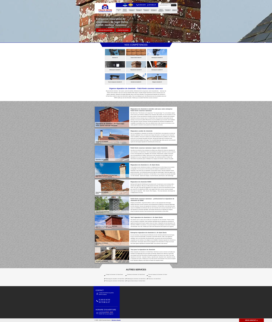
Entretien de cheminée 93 (168, 10)
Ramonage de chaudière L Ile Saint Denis (115, 278)
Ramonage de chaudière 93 (154, 10)
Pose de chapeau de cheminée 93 (160, 10)
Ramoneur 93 (118, 10)
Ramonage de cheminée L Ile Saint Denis (115, 280)
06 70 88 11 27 (152, 5)
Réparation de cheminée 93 (146, 10)
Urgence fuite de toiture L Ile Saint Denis (136, 280)
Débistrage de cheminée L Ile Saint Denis (136, 278)
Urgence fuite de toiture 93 (124, 10)
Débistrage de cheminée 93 (139, 10)
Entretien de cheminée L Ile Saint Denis (136, 274)
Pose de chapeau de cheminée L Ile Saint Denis (157, 275)
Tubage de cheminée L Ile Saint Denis (114, 274)
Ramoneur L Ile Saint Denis (154, 278)
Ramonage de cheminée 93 (132, 10)
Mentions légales (116, 320)
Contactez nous (123, 30)
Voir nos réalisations (105, 30)
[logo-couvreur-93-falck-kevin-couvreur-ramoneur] (105, 8)
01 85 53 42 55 (142, 5)
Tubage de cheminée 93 (174, 10)
